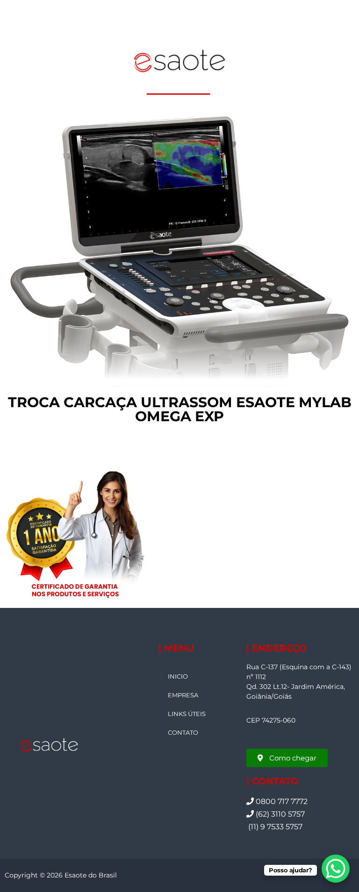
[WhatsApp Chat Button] (336, 869)
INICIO (178, 676)
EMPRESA (183, 695)
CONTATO (183, 732)
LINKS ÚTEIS (187, 713)
